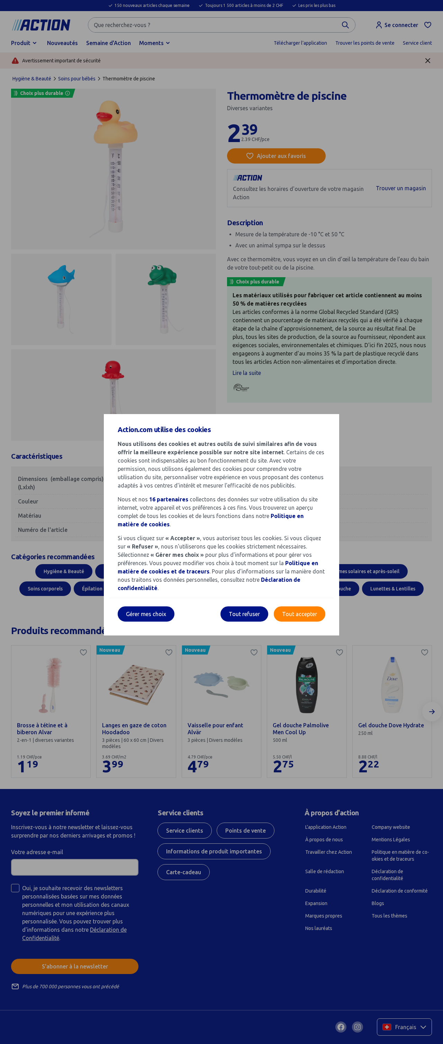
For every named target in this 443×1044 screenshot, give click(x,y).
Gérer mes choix (146, 614)
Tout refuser (244, 614)
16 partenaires (168, 499)
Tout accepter (299, 614)
